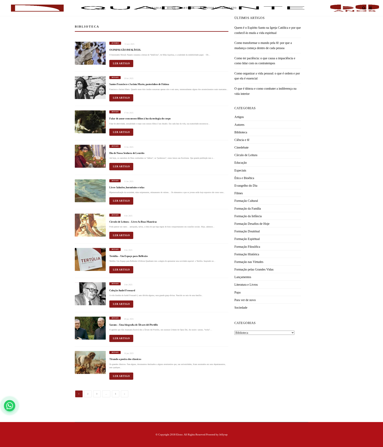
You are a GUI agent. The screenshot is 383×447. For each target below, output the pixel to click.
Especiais (240, 170)
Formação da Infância (248, 216)
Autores (239, 124)
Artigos (239, 117)
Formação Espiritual (247, 239)
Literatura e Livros (246, 284)
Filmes (238, 193)
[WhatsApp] (9, 405)
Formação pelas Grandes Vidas (253, 269)
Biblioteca (240, 132)
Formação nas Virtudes (248, 262)
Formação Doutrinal (247, 231)
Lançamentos (242, 277)
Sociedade (240, 307)
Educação (240, 162)
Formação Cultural (246, 200)
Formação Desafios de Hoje (251, 223)
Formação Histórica (246, 254)
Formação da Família (247, 208)
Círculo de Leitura (245, 155)
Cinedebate (241, 147)
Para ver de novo (245, 300)
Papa (237, 292)
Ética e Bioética (244, 178)
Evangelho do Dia (245, 185)
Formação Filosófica (247, 246)
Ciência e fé (241, 140)
